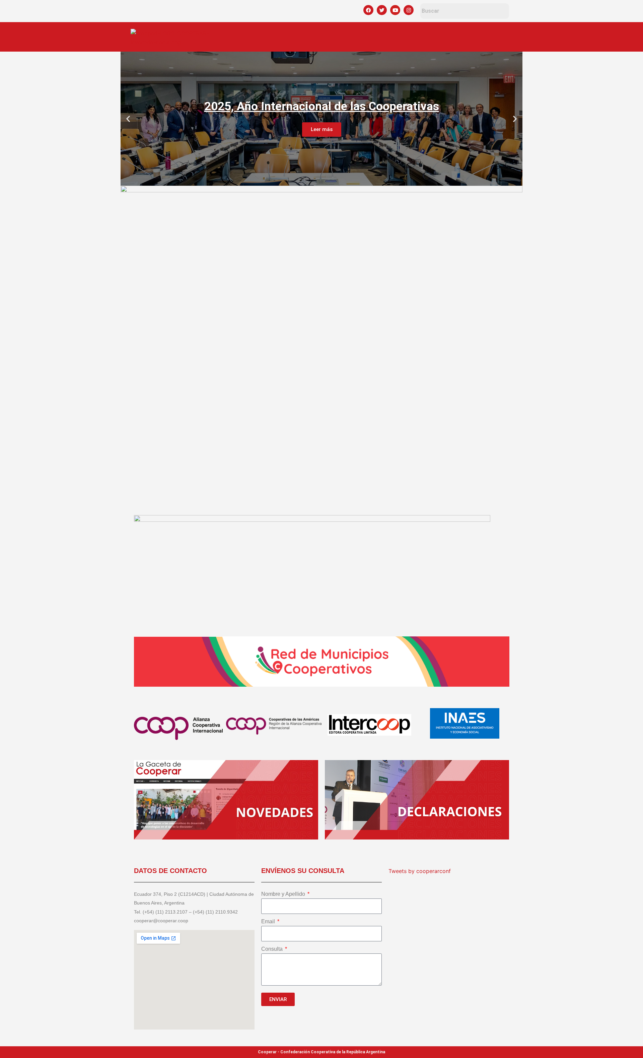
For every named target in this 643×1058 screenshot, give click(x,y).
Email (268, 921)
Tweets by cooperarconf (419, 871)
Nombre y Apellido (283, 894)
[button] (128, 119)
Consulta (272, 949)
